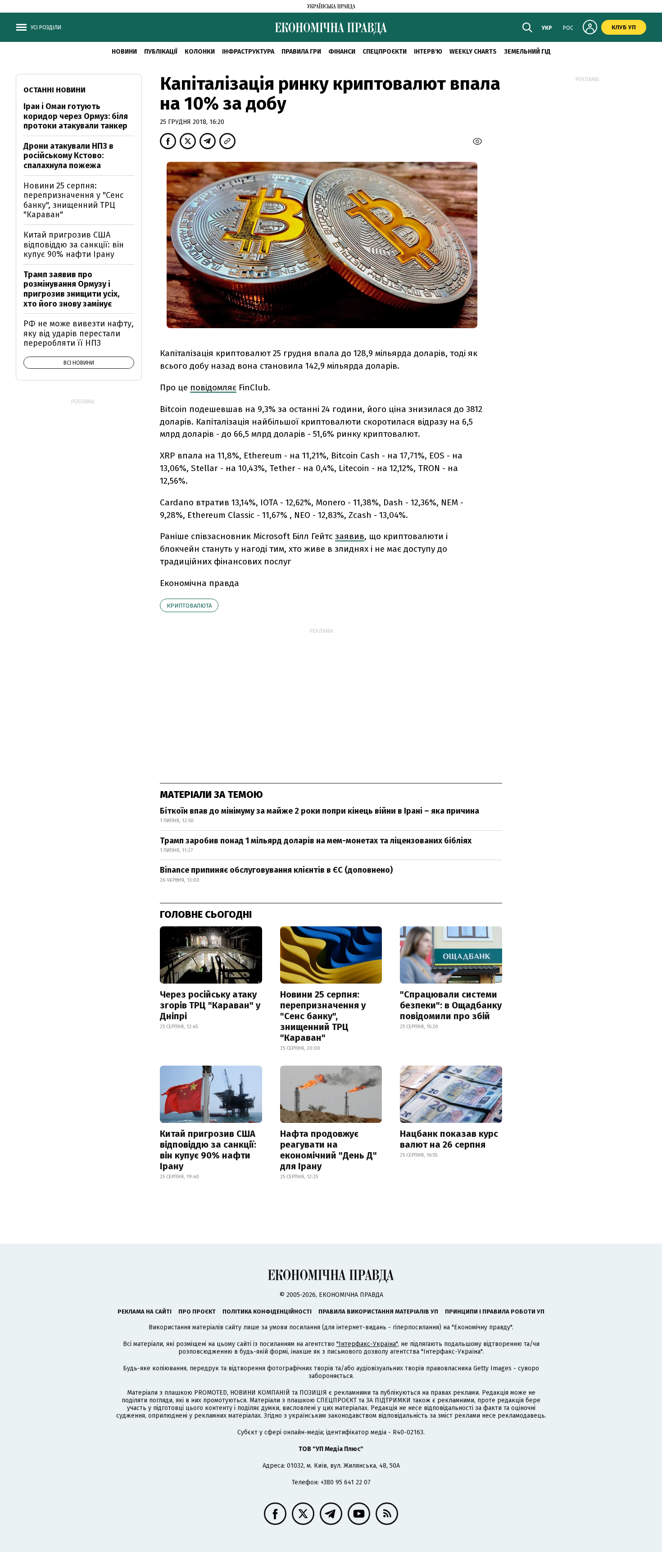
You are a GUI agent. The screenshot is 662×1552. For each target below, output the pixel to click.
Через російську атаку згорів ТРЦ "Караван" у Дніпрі (210, 1005)
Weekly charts (473, 51)
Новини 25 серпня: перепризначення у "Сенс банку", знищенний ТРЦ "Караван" (323, 1016)
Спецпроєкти (385, 51)
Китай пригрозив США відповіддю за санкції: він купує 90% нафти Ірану (208, 1150)
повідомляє (213, 387)
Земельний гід (527, 51)
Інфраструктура (248, 51)
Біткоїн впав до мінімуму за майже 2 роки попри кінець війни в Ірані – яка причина (319, 811)
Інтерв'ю (428, 51)
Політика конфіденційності (267, 1311)
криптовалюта (189, 605)
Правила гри (301, 51)
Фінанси (341, 51)
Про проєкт (197, 1311)
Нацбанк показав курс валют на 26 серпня (449, 1139)
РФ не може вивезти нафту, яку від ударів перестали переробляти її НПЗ (78, 333)
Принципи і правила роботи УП (494, 1311)
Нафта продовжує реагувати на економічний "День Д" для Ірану (328, 1150)
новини (124, 51)
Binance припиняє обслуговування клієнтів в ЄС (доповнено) (276, 870)
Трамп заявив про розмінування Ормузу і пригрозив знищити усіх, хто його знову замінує (71, 289)
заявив (349, 536)
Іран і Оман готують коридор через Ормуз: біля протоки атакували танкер (75, 116)
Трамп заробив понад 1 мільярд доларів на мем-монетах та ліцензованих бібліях (316, 841)
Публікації (160, 51)
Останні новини (54, 90)
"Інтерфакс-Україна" (367, 1344)
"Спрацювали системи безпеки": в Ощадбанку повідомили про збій (451, 1005)
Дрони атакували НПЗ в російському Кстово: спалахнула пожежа (68, 155)
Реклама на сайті (145, 1311)
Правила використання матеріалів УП (378, 1311)
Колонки (200, 51)
